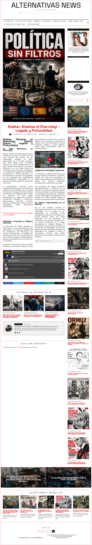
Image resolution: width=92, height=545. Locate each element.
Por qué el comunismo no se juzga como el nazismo (78, 374)
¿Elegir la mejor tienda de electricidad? (75, 313)
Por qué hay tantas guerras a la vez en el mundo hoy (78, 224)
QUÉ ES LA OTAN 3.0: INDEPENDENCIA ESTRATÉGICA (52, 316)
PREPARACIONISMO (33, 24)
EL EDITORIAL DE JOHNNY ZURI (14, 24)
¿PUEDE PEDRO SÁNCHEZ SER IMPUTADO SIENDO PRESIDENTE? (77, 463)
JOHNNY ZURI (18, 134)
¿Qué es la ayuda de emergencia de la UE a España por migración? (78, 283)
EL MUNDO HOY (8, 21)
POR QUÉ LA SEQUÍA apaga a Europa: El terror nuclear (81, 510)
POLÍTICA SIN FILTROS (23, 21)
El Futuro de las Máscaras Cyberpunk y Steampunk (33, 315)
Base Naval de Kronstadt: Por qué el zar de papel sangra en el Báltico (12, 316)
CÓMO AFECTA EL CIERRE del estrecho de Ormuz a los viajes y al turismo (78, 343)
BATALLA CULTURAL (59, 21)
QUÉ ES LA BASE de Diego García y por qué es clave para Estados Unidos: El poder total (78, 132)
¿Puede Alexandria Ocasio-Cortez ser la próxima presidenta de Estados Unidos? (78, 163)
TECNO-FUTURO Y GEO (75, 21)
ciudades (29, 203)
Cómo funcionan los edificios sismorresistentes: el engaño (76, 403)
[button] (87, 100)
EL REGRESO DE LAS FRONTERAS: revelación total (77, 253)
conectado (18, 347)
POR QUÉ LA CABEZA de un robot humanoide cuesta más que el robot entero (78, 193)
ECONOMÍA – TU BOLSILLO (42, 21)
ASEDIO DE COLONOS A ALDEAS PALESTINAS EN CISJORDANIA (77, 433)
